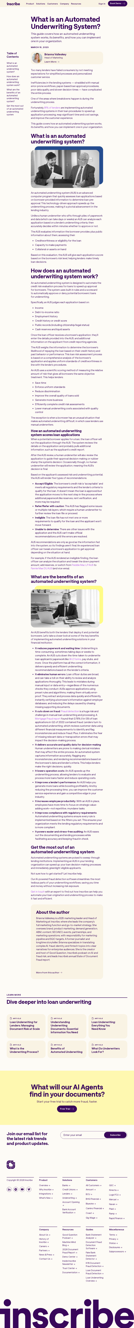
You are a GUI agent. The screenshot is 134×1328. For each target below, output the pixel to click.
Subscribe (115, 1135)
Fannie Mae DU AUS (41, 568)
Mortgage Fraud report (48, 718)
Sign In (102, 3)
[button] (30, 3)
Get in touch (38, 891)
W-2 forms (75, 659)
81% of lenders (52, 107)
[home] (13, 3)
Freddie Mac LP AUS (82, 565)
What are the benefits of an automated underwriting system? (13, 95)
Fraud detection (70, 711)
